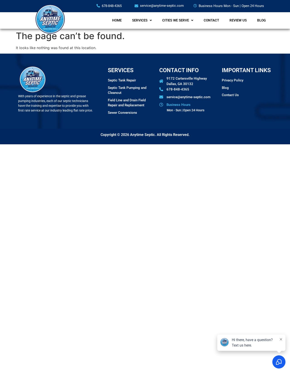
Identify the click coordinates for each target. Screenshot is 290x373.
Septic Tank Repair (122, 80)
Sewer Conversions (122, 113)
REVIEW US (238, 20)
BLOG (261, 20)
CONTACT (211, 20)
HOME (117, 20)
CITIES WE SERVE (175, 20)
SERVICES (139, 20)
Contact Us (230, 95)
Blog (225, 88)
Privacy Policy (232, 80)
